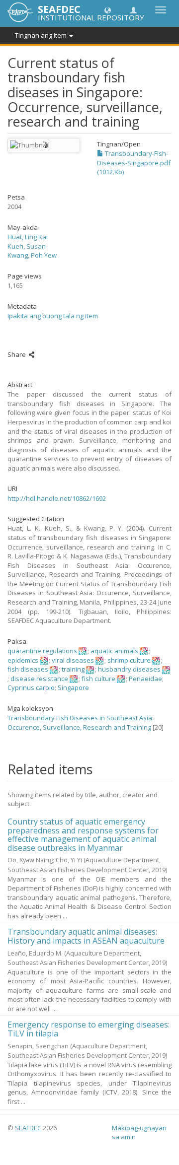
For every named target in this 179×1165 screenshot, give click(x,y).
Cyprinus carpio (31, 687)
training (73, 669)
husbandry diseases (129, 669)
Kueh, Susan (26, 246)
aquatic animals (114, 650)
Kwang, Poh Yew (32, 255)
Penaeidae (145, 678)
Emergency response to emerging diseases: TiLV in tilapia (88, 1029)
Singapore (73, 687)
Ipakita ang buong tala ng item (52, 315)
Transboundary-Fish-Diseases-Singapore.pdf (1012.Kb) (134, 162)
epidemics (22, 660)
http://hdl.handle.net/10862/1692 (56, 498)
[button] (107, 9)
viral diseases (73, 660)
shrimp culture (129, 660)
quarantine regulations (42, 650)
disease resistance (39, 678)
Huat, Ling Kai (27, 236)
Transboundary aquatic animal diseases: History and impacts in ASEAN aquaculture (86, 936)
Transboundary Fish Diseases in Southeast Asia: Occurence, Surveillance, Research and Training (80, 722)
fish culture (98, 678)
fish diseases (27, 669)
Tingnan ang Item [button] (41, 35)
